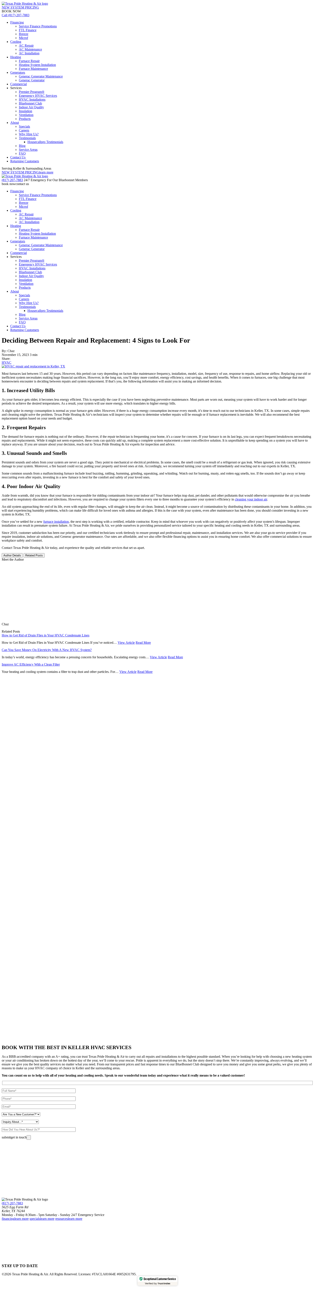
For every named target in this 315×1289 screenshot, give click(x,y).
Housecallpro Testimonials (45, 142)
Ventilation (26, 115)
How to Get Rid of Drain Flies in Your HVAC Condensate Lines (45, 635)
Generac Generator (32, 80)
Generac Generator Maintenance (41, 76)
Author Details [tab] (12, 555)
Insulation (25, 111)
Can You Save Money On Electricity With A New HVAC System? (47, 650)
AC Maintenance (30, 49)
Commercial (18, 84)
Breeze (23, 34)
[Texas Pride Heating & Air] (25, 3)
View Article (126, 642)
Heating (15, 57)
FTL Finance (27, 30)
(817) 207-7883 (12, 1203)
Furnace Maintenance (33, 68)
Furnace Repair (29, 61)
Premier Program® (31, 92)
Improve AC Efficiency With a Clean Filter (31, 664)
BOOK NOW (11, 11)
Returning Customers (24, 161)
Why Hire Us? (29, 134)
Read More (143, 642)
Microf (23, 38)
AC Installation (29, 53)
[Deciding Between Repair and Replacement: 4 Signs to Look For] (33, 366)
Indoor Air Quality (31, 107)
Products (25, 119)
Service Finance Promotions (38, 26)
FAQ (22, 153)
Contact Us (18, 157)
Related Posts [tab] (34, 555)
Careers (24, 130)
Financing (17, 22)
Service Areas (28, 149)
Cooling (15, 41)
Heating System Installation (37, 65)
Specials (24, 126)
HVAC (6, 362)
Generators (17, 72)
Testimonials (27, 138)
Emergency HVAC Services (38, 95)
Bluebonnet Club (30, 103)
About (14, 122)
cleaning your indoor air (251, 499)
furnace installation (56, 521)
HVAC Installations (32, 99)
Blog (22, 146)
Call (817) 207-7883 (15, 15)
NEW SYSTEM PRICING (20, 7)
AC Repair (26, 45)
